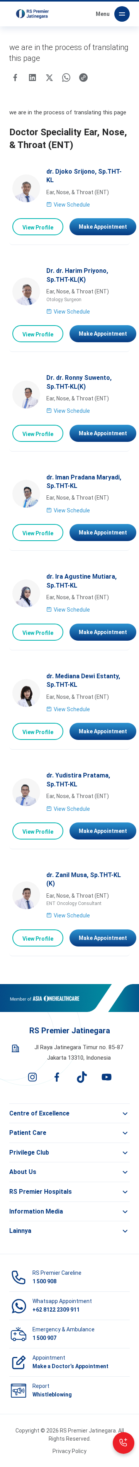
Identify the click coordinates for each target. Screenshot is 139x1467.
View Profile (37, 227)
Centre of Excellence (39, 1113)
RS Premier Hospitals (40, 1191)
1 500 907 (44, 1338)
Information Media (36, 1211)
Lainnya (20, 1230)
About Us (22, 1172)
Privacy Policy (69, 1451)
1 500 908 (44, 1281)
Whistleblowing (52, 1394)
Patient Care (27, 1132)
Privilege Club (29, 1152)
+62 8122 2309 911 (56, 1310)
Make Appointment (103, 227)
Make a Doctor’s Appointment (70, 1366)
